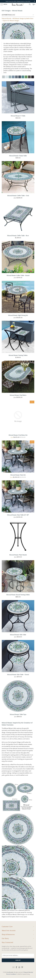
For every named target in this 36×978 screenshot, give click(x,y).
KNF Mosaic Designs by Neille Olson (22, 18)
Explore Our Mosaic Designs (11, 20)
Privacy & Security (28, 972)
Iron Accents (10, 972)
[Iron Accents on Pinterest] (22, 967)
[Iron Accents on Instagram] (19, 967)
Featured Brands (6, 18)
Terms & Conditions (11, 974)
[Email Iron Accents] (13, 967)
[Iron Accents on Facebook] (16, 967)
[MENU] (1, 4)
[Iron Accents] (18, 4)
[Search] (29, 4)
